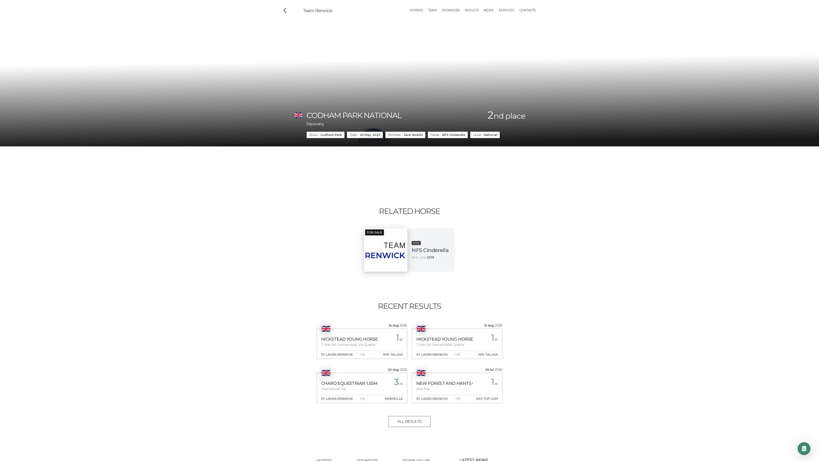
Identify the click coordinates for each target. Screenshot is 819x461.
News (489, 10)
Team (432, 10)
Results (472, 10)
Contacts (527, 10)
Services (506, 10)
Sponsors (451, 10)
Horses (416, 10)
